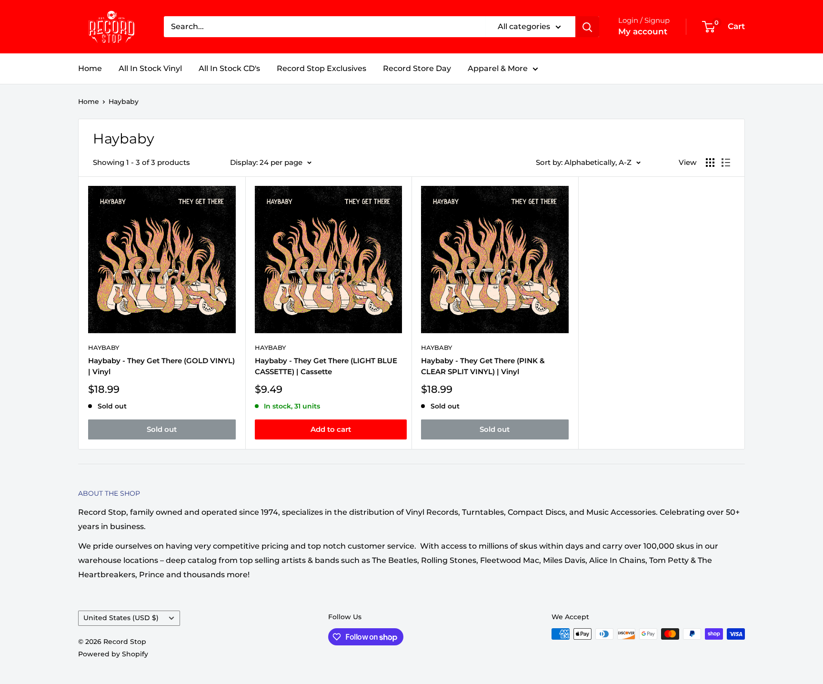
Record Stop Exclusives (321, 68)
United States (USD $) (121, 618)
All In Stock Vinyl (150, 68)
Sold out (162, 429)
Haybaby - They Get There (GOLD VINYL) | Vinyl (161, 366)
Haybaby (124, 101)
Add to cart (331, 429)
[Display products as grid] (710, 162)
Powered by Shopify (113, 654)
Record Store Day (417, 68)
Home (90, 68)
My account (642, 31)
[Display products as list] (726, 162)
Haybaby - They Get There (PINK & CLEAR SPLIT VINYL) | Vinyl (483, 366)
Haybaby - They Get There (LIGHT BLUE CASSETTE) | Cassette (326, 366)
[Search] (587, 26)
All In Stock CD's (229, 68)
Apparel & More (498, 68)
